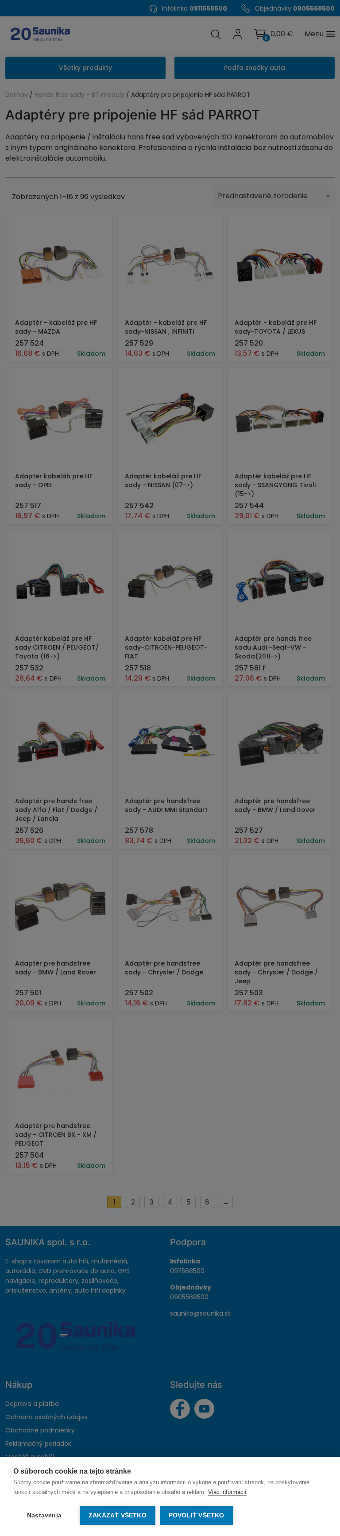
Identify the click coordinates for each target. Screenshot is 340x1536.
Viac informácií (227, 1492)
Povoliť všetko (196, 1515)
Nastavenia (44, 1515)
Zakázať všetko (118, 1515)
